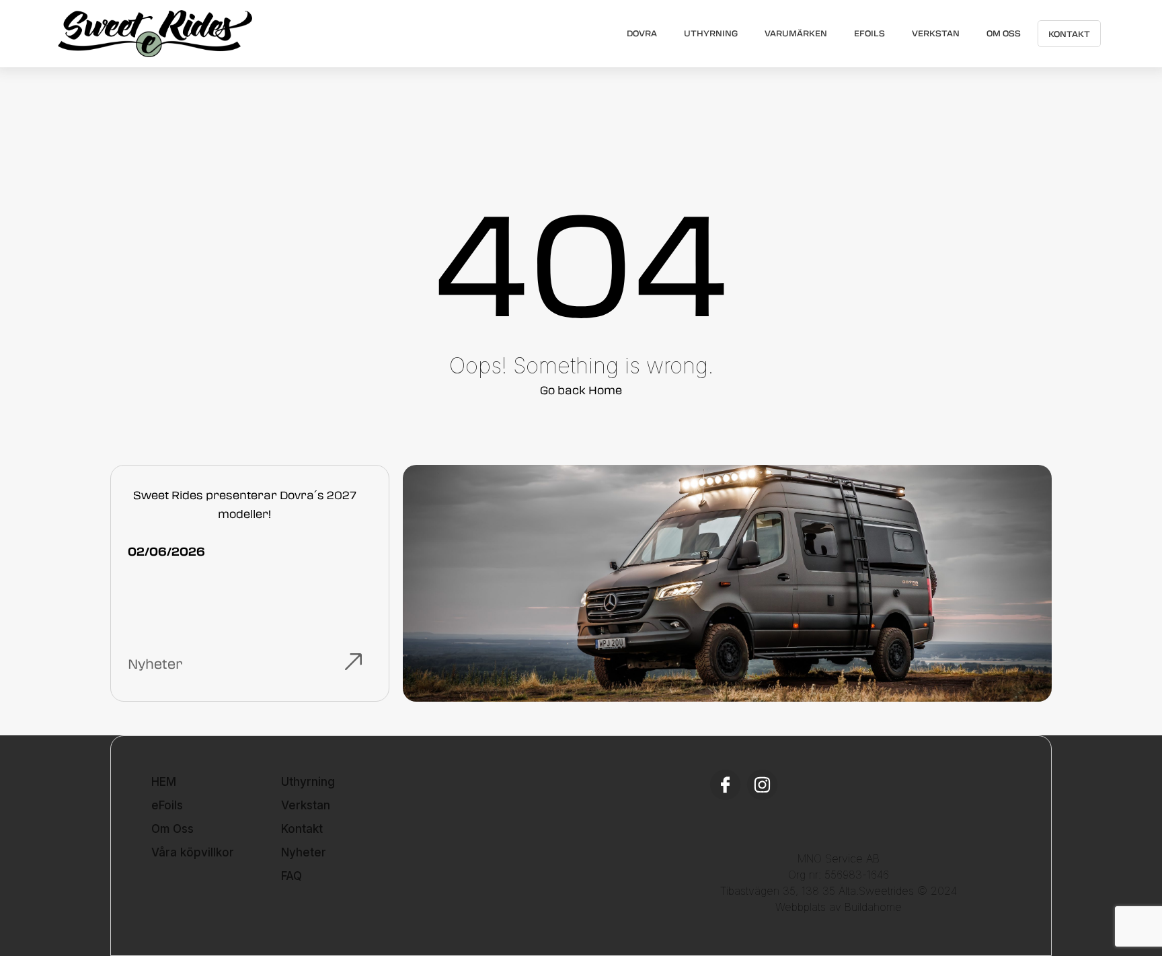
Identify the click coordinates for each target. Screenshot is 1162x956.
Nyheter (303, 852)
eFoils (869, 33)
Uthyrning (711, 33)
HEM (163, 781)
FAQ (291, 876)
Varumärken (796, 33)
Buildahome (873, 907)
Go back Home (581, 390)
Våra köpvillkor (192, 852)
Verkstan (936, 33)
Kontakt (1069, 34)
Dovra (642, 33)
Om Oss (1003, 33)
